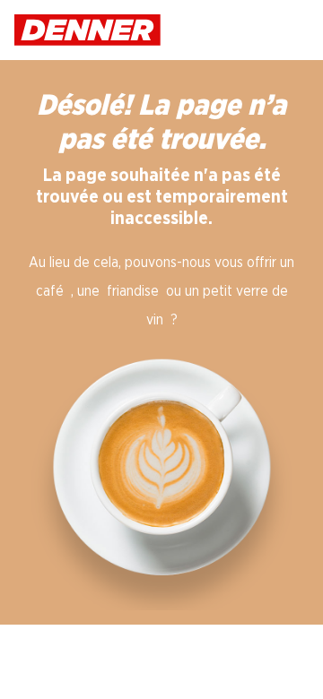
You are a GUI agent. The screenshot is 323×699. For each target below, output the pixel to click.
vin (154, 320)
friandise (133, 291)
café (50, 291)
